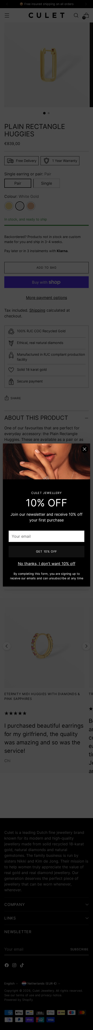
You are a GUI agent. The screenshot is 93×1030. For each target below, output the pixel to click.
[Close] (84, 449)
